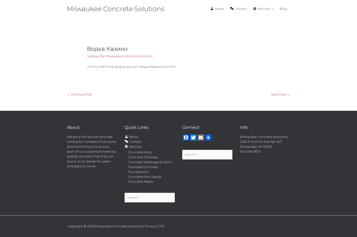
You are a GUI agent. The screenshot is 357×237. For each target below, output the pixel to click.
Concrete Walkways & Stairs (149, 162)
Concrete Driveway (143, 157)
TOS (161, 226)
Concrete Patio (140, 152)
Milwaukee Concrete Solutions (115, 9)
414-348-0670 (250, 151)
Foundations (138, 172)
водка (93, 56)
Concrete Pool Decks (144, 177)
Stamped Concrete (143, 167)
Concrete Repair (141, 181)
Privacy (150, 226)
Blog (283, 9)
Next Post (280, 94)
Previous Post (79, 94)
